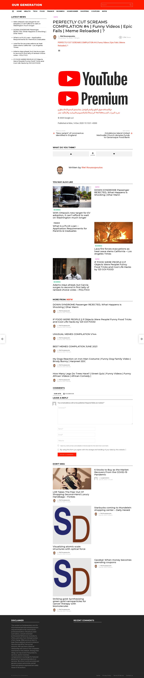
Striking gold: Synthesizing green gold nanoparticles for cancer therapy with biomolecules (69, 603)
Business (61, 11)
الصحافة (106, 109)
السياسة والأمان (70, 113)
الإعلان (65, 109)
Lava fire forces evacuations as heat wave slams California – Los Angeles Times (113, 251)
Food (42, 11)
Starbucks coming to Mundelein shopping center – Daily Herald (112, 508)
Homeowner (72, 11)
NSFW (104, 11)
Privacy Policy (106, 675)
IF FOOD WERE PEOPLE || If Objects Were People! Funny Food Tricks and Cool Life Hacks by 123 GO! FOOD (112, 266)
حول (110, 109)
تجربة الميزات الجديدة (111, 113)
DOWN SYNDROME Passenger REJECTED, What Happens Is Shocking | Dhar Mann (111, 192)
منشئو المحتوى (73, 109)
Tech (35, 11)
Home (19, 11)
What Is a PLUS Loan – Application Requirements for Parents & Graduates (70, 228)
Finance (50, 11)
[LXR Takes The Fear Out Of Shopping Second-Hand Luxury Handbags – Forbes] (72, 478)
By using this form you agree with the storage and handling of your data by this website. (93, 450)
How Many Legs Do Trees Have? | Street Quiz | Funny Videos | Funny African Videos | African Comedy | (92, 374)
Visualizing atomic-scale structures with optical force (69, 547)
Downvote (114, 153)
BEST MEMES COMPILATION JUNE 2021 (75, 346)
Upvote (71, 153)
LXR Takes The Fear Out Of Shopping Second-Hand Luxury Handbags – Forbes (71, 494)
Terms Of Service (119, 675)
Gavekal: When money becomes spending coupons (112, 561)
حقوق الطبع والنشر (95, 109)
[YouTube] (93, 88)
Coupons (95, 11)
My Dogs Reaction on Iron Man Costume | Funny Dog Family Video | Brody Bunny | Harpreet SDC (92, 360)
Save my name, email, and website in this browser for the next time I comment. (84, 446)
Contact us (129, 675)
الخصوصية (80, 113)
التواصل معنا (83, 109)
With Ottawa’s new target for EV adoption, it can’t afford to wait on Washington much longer (71, 215)
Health (27, 11)
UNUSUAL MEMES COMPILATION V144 (74, 334)
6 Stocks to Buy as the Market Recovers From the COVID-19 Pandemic (111, 472)
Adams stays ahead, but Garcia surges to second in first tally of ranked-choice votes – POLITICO (71, 287)
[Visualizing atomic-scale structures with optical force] (72, 525)
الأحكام (87, 113)
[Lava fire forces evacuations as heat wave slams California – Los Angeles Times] (113, 233)
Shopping (84, 11)
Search (131, 5)
